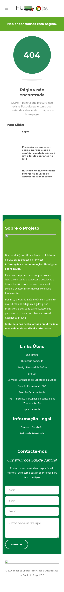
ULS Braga (32, 354)
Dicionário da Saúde (32, 361)
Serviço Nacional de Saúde (32, 367)
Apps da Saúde (32, 409)
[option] (32, 155)
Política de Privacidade (32, 433)
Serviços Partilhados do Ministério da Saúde (32, 379)
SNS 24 (32, 373)
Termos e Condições (32, 427)
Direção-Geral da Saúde (32, 392)
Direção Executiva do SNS (32, 386)
